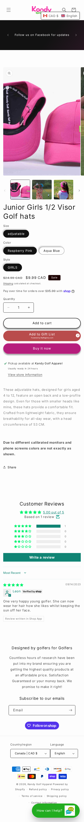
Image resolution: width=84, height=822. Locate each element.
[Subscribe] (70, 710)
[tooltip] (78, 335)
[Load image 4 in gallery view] (63, 189)
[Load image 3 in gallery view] (41, 189)
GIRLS (12, 267)
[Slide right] (79, 190)
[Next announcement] (76, 35)
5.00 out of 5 (53, 512)
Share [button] (12, 467)
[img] (13, 585)
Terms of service (32, 796)
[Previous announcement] (8, 35)
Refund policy (38, 789)
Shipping (8, 283)
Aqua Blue (52, 250)
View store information (25, 374)
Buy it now (42, 348)
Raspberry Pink (20, 250)
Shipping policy (57, 796)
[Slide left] (4, 190)
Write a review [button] (42, 557)
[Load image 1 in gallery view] (20, 189)
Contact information (44, 802)
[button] (8, 10)
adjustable (16, 233)
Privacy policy (60, 789)
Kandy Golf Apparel (40, 784)
